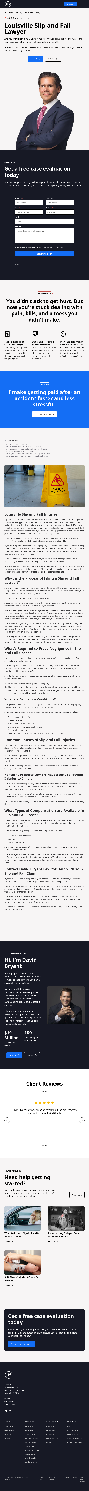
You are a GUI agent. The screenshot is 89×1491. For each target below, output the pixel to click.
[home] (7, 4)
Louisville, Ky (50, 1426)
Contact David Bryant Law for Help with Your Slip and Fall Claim (27, 456)
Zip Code (49, 208)
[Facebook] (5, 1411)
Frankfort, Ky (50, 1434)
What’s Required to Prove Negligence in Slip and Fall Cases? (26, 449)
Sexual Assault (30, 1454)
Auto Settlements (72, 1430)
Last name (50, 198)
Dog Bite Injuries (30, 1458)
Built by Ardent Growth (82, 1479)
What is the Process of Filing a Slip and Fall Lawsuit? (23, 446)
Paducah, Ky (50, 1442)
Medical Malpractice (31, 1462)
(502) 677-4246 (10, 1405)
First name (19, 198)
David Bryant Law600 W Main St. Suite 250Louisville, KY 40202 (14, 1390)
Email (17, 217)
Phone (17, 208)
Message (18, 226)
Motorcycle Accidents (32, 1438)
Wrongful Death (30, 1442)
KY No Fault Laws (72, 1434)
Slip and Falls (29, 1446)
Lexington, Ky (50, 1430)
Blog (68, 1426)
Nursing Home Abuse (32, 1450)
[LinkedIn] (10, 1411)
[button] (82, 4)
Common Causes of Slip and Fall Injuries (20, 451)
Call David (7, 1438)
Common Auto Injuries (74, 1442)
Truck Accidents (30, 1434)
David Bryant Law (33, 896)
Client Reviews (9, 1430)
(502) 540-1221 (10, 1401)
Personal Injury (30, 1426)
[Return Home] (5, 12)
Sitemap (74, 1477)
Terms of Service (52, 1478)
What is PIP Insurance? (74, 1438)
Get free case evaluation (21, 1344)
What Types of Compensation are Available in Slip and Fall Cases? (28, 454)
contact (11, 533)
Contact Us (7, 1434)
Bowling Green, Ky (52, 1438)
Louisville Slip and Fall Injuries (16, 444)
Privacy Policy (58, 247)
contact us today (69, 907)
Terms (40, 247)
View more (77, 1195)
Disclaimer (18, 265)
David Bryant (8, 1426)
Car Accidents (29, 1430)
